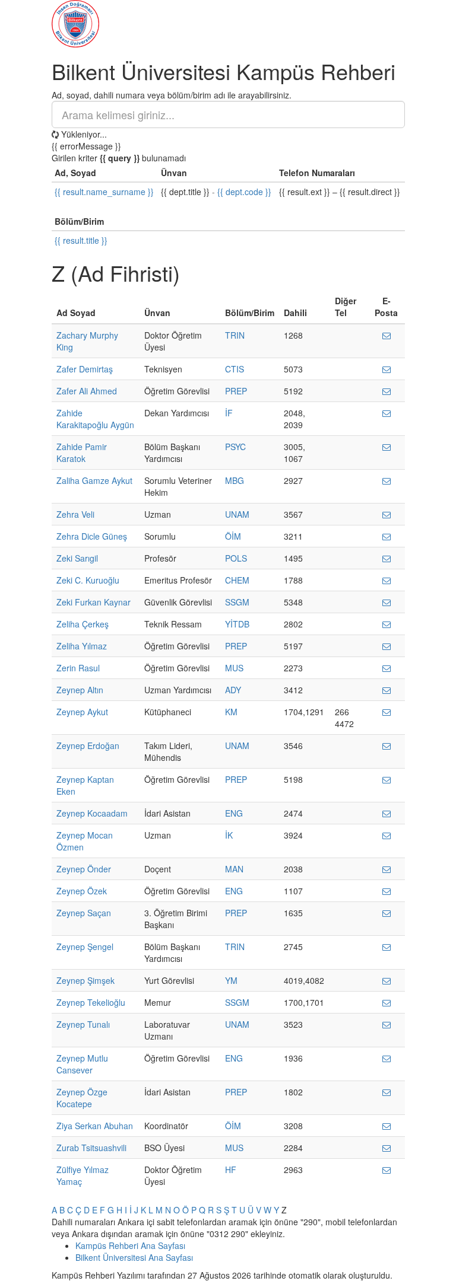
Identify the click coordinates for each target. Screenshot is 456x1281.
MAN (234, 869)
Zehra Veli (75, 514)
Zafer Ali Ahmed (86, 391)
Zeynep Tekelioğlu (90, 1002)
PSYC (235, 447)
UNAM (237, 514)
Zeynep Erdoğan (87, 745)
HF (230, 1169)
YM (231, 980)
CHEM (237, 580)
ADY (233, 690)
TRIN (235, 335)
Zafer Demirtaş (84, 369)
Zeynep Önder (83, 869)
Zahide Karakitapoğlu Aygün (95, 419)
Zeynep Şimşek (85, 980)
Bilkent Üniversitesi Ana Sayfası (134, 1257)
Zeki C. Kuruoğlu (87, 580)
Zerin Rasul (78, 668)
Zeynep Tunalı (83, 1024)
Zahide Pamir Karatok (81, 452)
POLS (236, 558)
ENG (234, 813)
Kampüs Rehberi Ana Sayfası (130, 1245)
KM (231, 712)
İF (229, 413)
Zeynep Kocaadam (92, 813)
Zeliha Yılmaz (81, 646)
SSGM (237, 602)
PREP (236, 391)
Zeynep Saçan (83, 913)
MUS (234, 668)
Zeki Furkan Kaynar (93, 602)
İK (229, 835)
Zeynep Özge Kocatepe (81, 1098)
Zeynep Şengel (84, 946)
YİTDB (237, 624)
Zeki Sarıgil (77, 558)
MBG (234, 480)
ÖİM (233, 536)
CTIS (234, 369)
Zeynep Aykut (82, 712)
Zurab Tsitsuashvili (91, 1147)
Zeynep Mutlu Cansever (82, 1064)
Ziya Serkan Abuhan (94, 1126)
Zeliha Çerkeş (82, 624)
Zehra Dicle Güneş (91, 536)
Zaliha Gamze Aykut (94, 480)
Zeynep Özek (81, 891)
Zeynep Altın (79, 690)
